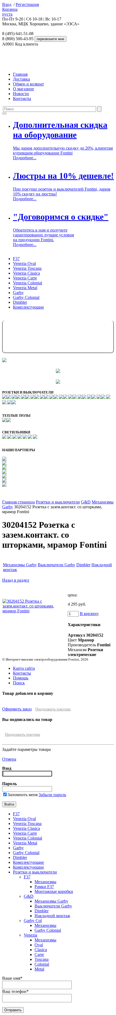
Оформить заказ (17, 709)
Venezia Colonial (27, 283)
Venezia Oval (24, 263)
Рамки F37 (44, 886)
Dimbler (20, 302)
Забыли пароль (52, 794)
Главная (20, 74)
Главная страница (18, 502)
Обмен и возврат (28, 84)
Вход (6, 4)
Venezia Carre (25, 278)
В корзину (89, 613)
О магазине (23, 89)
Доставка (21, 79)
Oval (39, 944)
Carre (39, 954)
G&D (86, 502)
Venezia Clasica (26, 273)
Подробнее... (24, 158)
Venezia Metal (25, 287)
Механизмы (45, 881)
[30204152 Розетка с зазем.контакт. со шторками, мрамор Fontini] (34, 611)
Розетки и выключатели (58, 502)
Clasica (41, 949)
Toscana (42, 959)
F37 (16, 258)
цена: (72, 595)
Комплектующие (28, 307)
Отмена (9, 759)
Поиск (19, 683)
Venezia (30, 935)
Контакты (22, 98)
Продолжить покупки (53, 709)
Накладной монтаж (52, 915)
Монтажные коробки (54, 891)
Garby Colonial (26, 297)
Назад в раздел (15, 580)
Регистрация (27, 4)
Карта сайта (24, 668)
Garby (18, 292)
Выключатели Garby (56, 564)
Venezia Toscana (27, 268)
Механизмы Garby (20, 564)
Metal (39, 969)
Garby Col (33, 920)
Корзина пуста (10, 11)
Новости (21, 93)
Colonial (42, 964)
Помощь (20, 678)
